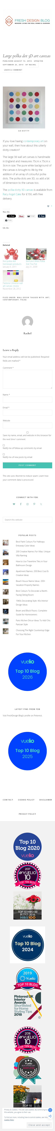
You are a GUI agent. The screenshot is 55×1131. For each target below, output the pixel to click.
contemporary (11, 300)
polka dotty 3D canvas (21, 189)
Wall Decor (23, 298)
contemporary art (33, 141)
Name (6, 394)
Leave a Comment (13, 70)
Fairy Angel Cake (12, 194)
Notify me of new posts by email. (18, 457)
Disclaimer (45, 800)
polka (23, 300)
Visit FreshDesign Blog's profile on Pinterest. (22, 715)
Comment (8, 367)
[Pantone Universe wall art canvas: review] (13, 276)
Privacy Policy (27, 814)
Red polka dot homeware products (12, 262)
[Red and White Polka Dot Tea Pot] (36, 254)
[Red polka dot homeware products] (13, 254)
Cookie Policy (26, 800)
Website (6, 420)
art (48, 298)
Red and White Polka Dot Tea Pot (35, 262)
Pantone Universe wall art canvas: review (13, 284)
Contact (8, 800)
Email (6, 407)
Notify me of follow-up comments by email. (22, 448)
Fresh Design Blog (27, 20)
